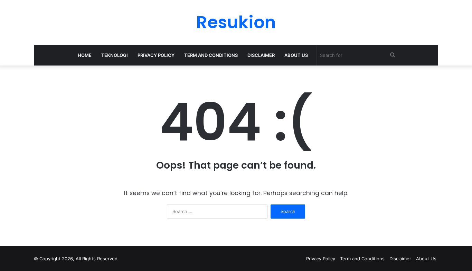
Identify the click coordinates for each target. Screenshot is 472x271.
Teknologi (114, 55)
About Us (296, 55)
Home (85, 55)
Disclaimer (261, 55)
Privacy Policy (156, 55)
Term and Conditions (211, 55)
